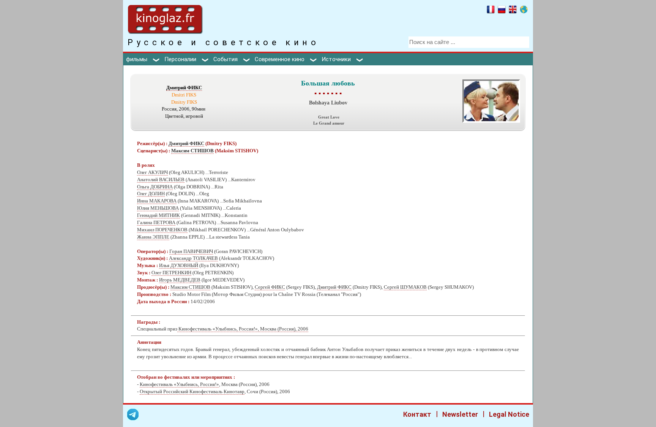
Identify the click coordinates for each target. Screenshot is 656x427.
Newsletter (460, 414)
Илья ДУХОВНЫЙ (178, 265)
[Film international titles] (523, 11)
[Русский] (501, 11)
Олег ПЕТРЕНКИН (171, 272)
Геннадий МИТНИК (158, 215)
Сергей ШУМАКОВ (405, 287)
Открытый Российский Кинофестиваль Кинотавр (192, 391)
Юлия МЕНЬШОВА (158, 208)
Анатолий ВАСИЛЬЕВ (160, 179)
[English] (512, 11)
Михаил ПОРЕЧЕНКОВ (162, 229)
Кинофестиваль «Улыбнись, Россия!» (179, 384)
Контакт (417, 414)
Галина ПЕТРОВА (156, 222)
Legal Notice (509, 414)
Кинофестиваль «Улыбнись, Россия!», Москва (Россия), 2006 (242, 329)
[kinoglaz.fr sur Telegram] (133, 415)
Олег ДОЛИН (151, 193)
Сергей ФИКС (270, 287)
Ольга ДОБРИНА (155, 187)
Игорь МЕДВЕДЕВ (179, 280)
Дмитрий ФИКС (184, 87)
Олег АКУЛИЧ (152, 172)
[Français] (490, 11)
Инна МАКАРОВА (157, 201)
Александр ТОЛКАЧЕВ (193, 258)
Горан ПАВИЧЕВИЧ (191, 251)
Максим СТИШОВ (192, 150)
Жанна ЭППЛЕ (153, 237)
